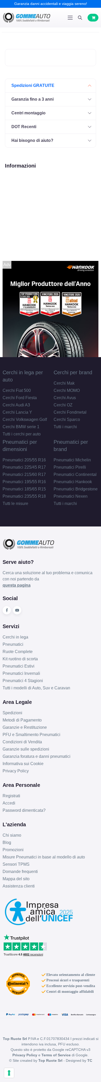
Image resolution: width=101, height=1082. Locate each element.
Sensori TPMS (16, 864)
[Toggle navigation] (70, 17)
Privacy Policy (16, 771)
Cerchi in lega (15, 637)
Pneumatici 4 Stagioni (23, 680)
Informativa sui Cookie (23, 763)
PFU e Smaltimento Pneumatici (31, 734)
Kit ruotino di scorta (20, 659)
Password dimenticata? (24, 810)
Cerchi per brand (73, 372)
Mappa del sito (16, 879)
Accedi (9, 803)
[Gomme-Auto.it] (27, 17)
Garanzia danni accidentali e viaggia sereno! (50, 4)
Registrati (11, 796)
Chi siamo (12, 835)
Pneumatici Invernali (21, 673)
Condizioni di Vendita (22, 742)
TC (89, 1060)
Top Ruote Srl (50, 1060)
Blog (7, 842)
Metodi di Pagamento (22, 720)
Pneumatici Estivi (18, 666)
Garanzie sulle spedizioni (26, 749)
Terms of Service (56, 1055)
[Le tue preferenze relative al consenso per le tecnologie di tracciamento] (9, 1073)
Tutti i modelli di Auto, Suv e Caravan (36, 688)
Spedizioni (12, 713)
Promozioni (13, 850)
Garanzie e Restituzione (25, 727)
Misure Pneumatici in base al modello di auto (44, 857)
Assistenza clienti (19, 886)
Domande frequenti (20, 871)
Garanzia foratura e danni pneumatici (36, 756)
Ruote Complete (18, 651)
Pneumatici (13, 644)
